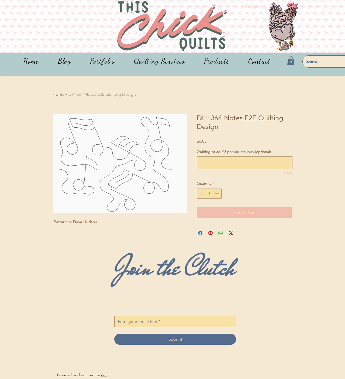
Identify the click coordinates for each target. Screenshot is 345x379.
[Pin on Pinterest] (210, 233)
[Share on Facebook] (200, 233)
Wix (104, 375)
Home (59, 94)
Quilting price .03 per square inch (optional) (234, 151)
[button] (216, 61)
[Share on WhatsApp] (221, 233)
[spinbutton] (209, 193)
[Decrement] (201, 193)
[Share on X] (231, 233)
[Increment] (217, 193)
